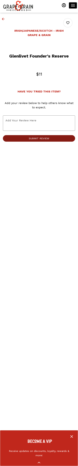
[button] (4, 19)
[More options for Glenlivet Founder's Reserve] (67, 22)
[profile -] (64, 5)
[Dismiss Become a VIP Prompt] (71, 436)
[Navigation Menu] (73, 5)
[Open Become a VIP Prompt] (39, 462)
